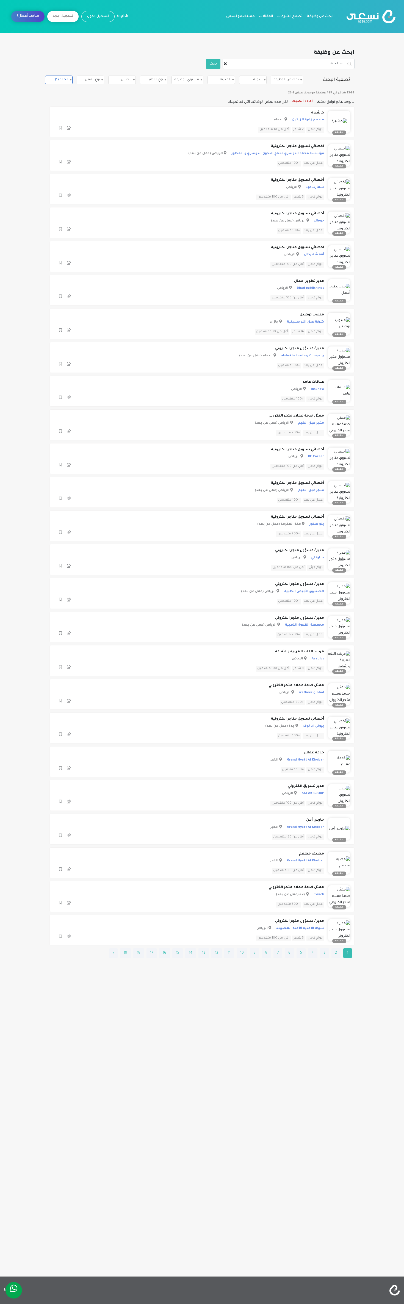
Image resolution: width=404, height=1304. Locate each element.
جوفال (319, 221)
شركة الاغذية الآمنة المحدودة (300, 928)
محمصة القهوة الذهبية (304, 625)
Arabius (318, 659)
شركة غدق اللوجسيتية (305, 322)
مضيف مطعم (311, 854)
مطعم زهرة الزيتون (308, 120)
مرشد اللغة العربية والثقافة (299, 652)
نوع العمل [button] (92, 80)
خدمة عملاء (314, 753)
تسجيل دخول (98, 16)
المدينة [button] (225, 80)
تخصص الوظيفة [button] (286, 80)
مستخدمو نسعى (240, 16)
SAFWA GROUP (313, 793)
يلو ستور (316, 524)
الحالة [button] (61, 80)
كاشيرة (317, 113)
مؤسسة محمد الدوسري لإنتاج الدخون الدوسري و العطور (277, 154)
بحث (213, 64)
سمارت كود (315, 187)
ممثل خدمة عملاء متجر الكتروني (296, 416)
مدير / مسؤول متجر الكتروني (299, 349)
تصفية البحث (336, 79)
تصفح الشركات (290, 16)
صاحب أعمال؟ (28, 16)
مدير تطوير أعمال (309, 281)
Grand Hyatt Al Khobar (305, 760)
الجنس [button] (126, 80)
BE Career (316, 457)
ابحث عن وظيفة (320, 16)
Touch (319, 895)
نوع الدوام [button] (156, 80)
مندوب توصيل (312, 315)
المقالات (266, 16)
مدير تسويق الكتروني (306, 786)
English (122, 16)
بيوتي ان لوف (313, 726)
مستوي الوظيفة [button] (187, 80)
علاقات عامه (313, 382)
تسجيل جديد (63, 16)
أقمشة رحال (314, 255)
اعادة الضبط (302, 101)
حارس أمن (315, 820)
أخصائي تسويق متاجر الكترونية (297, 146)
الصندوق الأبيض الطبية (304, 591)
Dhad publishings (310, 288)
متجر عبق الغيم (311, 423)
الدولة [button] (257, 80)
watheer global (311, 693)
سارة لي (317, 558)
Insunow (317, 389)
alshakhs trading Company (302, 356)
